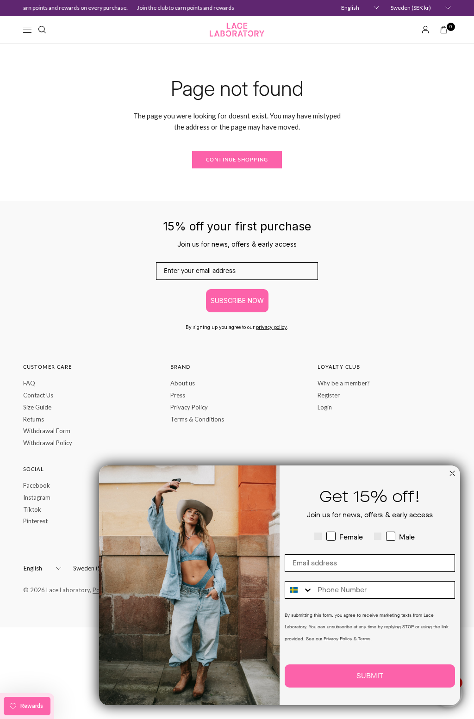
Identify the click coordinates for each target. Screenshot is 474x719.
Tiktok (32, 509)
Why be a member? (344, 383)
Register (329, 395)
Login (325, 407)
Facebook (36, 485)
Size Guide (37, 407)
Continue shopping (237, 159)
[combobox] (299, 590)
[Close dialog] (452, 473)
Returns (33, 419)
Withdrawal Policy (47, 442)
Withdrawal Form (46, 430)
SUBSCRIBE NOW (237, 300)
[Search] (42, 29)
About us (182, 383)
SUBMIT (369, 676)
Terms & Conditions (197, 419)
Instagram (36, 497)
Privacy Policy (189, 407)
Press (177, 395)
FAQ (29, 383)
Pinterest (35, 521)
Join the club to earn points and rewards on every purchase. (207, 7)
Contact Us (38, 395)
